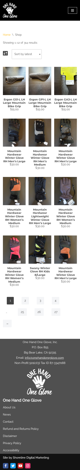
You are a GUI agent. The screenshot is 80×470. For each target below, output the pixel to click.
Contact (8, 421)
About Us (9, 407)
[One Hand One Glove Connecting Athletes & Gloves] (10, 10)
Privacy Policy (12, 443)
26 (39, 312)
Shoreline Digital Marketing (31, 457)
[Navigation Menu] (72, 10)
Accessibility (11, 450)
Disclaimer (10, 436)
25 (22, 312)
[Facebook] (5, 465)
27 (55, 312)
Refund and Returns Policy (21, 429)
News (7, 414)
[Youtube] (20, 465)
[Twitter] (13, 465)
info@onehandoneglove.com (44, 358)
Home (6, 34)
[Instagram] (27, 465)
